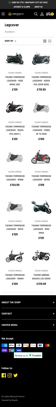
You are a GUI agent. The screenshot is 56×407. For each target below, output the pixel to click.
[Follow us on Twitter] (15, 376)
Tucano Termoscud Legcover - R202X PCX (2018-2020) (41, 81)
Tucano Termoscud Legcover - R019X (41, 178)
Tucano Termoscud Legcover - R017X (15, 227)
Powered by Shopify (10, 400)
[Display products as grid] (44, 41)
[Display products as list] (50, 41)
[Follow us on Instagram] (9, 376)
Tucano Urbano (15, 73)
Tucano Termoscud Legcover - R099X (15, 277)
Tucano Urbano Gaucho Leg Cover (41, 277)
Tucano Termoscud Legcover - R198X (15, 178)
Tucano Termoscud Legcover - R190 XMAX (41, 229)
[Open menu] (3, 14)
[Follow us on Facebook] (4, 376)
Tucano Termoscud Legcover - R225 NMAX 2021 (15, 81)
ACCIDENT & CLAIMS (22, 7)
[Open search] (36, 14)
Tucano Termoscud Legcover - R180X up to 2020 (41, 130)
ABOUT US (38, 7)
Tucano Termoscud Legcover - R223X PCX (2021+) (15, 130)
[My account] (42, 14)
